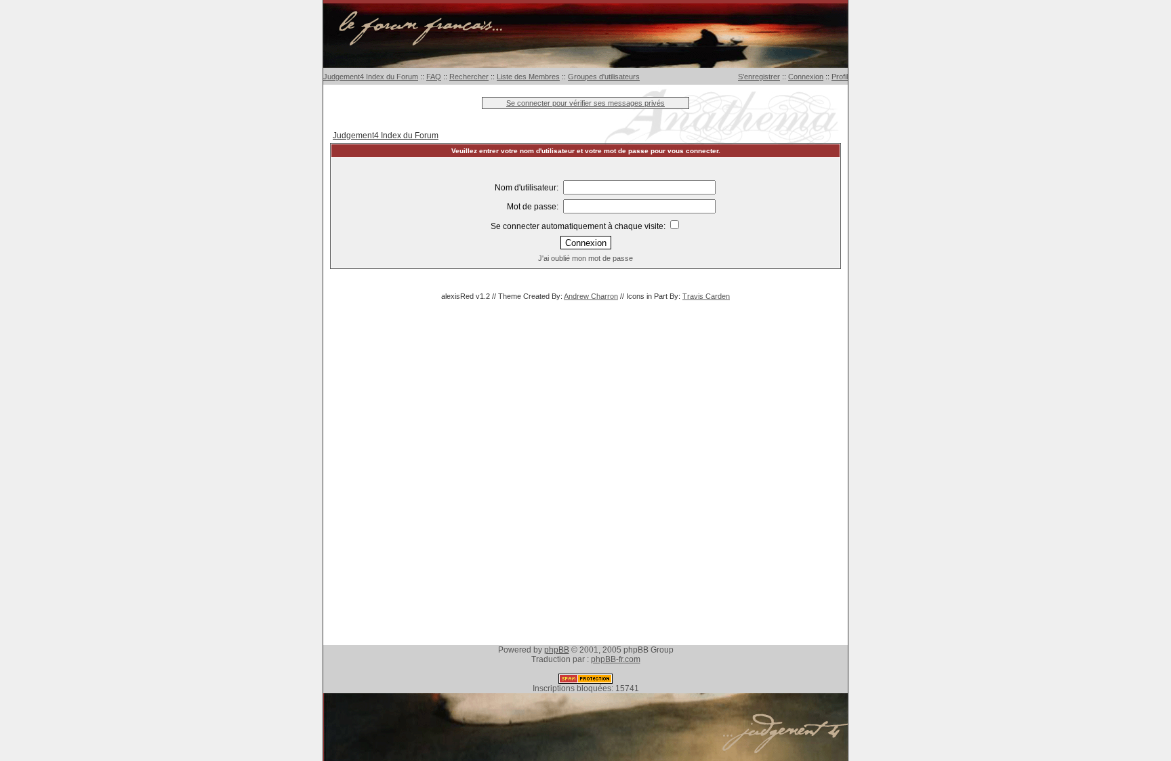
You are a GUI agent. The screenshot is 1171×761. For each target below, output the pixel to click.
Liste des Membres (528, 77)
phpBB (556, 650)
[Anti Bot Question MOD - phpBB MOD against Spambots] (585, 681)
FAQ (433, 77)
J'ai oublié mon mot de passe (585, 258)
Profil (839, 77)
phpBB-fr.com (615, 659)
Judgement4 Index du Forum (370, 77)
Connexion (805, 77)
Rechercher (469, 77)
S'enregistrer (759, 77)
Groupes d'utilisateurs (604, 77)
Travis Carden (706, 296)
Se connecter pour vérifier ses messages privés (585, 103)
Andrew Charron (591, 296)
